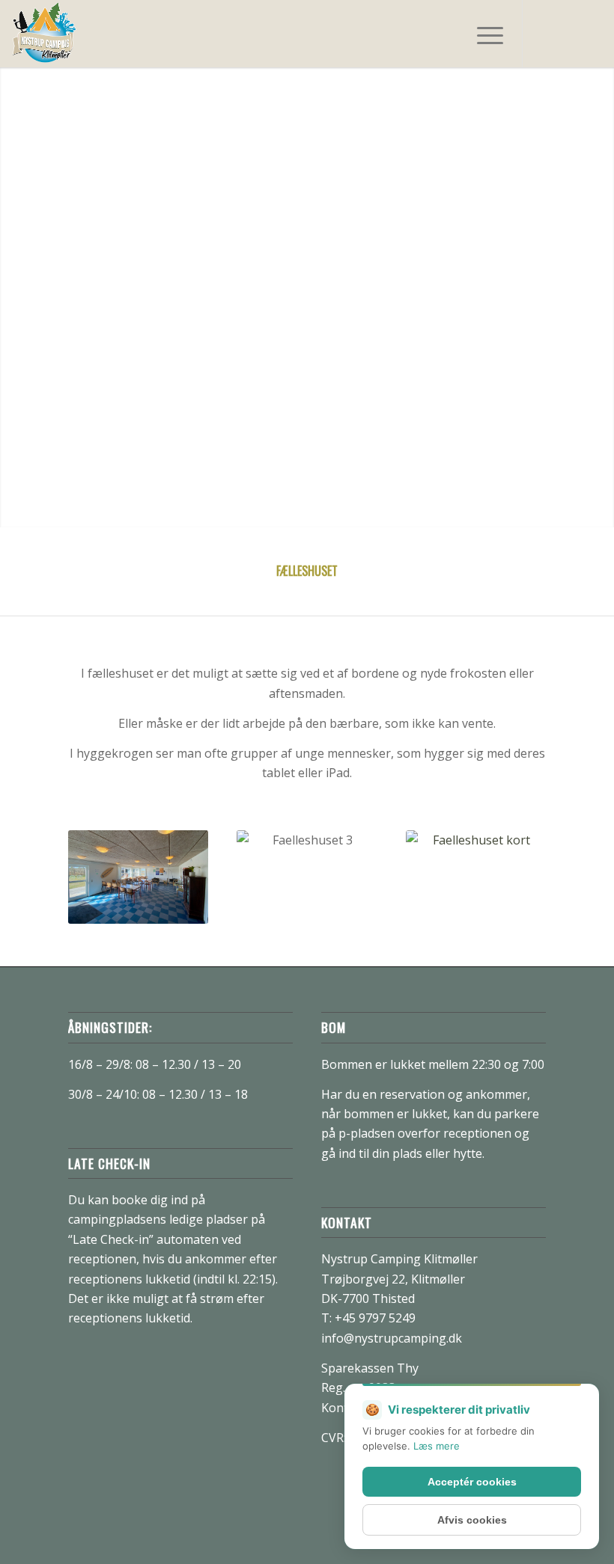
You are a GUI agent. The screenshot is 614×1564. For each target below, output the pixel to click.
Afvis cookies (472, 1520)
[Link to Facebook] (546, 33)
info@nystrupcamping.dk (391, 1338)
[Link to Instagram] (568, 33)
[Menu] (482, 33)
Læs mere (436, 1446)
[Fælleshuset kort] (476, 879)
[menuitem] (482, 33)
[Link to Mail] (591, 33)
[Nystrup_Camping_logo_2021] (44, 33)
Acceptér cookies (472, 1482)
